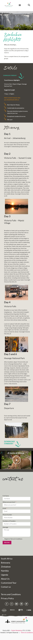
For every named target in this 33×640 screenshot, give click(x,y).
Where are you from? (9, 502)
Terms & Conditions (27, 632)
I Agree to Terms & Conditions (13, 539)
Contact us (6, 586)
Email (4, 508)
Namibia (5, 570)
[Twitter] (26, 604)
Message (5, 527)
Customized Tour (8, 582)
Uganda (4, 574)
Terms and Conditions (11, 594)
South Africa (6, 558)
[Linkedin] (21, 604)
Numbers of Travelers (9, 521)
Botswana (5, 562)
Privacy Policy (7, 598)
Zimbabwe (6, 566)
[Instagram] (11, 604)
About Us (5, 578)
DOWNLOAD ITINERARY (10, 75)
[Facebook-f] (6, 604)
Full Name (6, 496)
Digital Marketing (16, 630)
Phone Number (7, 514)
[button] (19, 5)
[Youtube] (16, 604)
